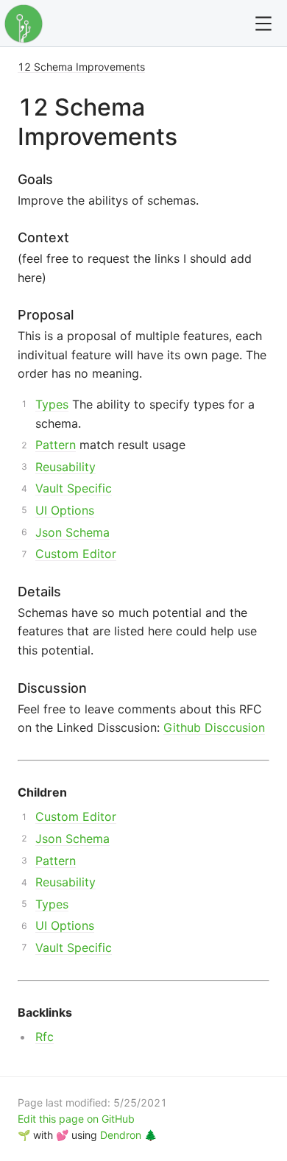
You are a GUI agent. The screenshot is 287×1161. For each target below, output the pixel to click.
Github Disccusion (214, 727)
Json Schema (72, 532)
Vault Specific (73, 488)
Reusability (65, 466)
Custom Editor (75, 553)
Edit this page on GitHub (76, 1118)
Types (51, 404)
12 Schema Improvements (81, 66)
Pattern (55, 444)
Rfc (44, 1036)
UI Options (64, 510)
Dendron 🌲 (128, 1135)
